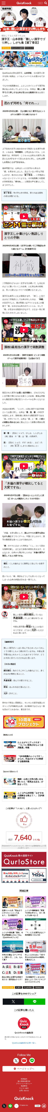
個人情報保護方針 (24, 1081)
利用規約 (24, 1079)
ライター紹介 (24, 1088)
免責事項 (24, 1086)
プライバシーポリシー (24, 1083)
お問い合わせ (24, 1090)
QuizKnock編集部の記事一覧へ (24, 1043)
